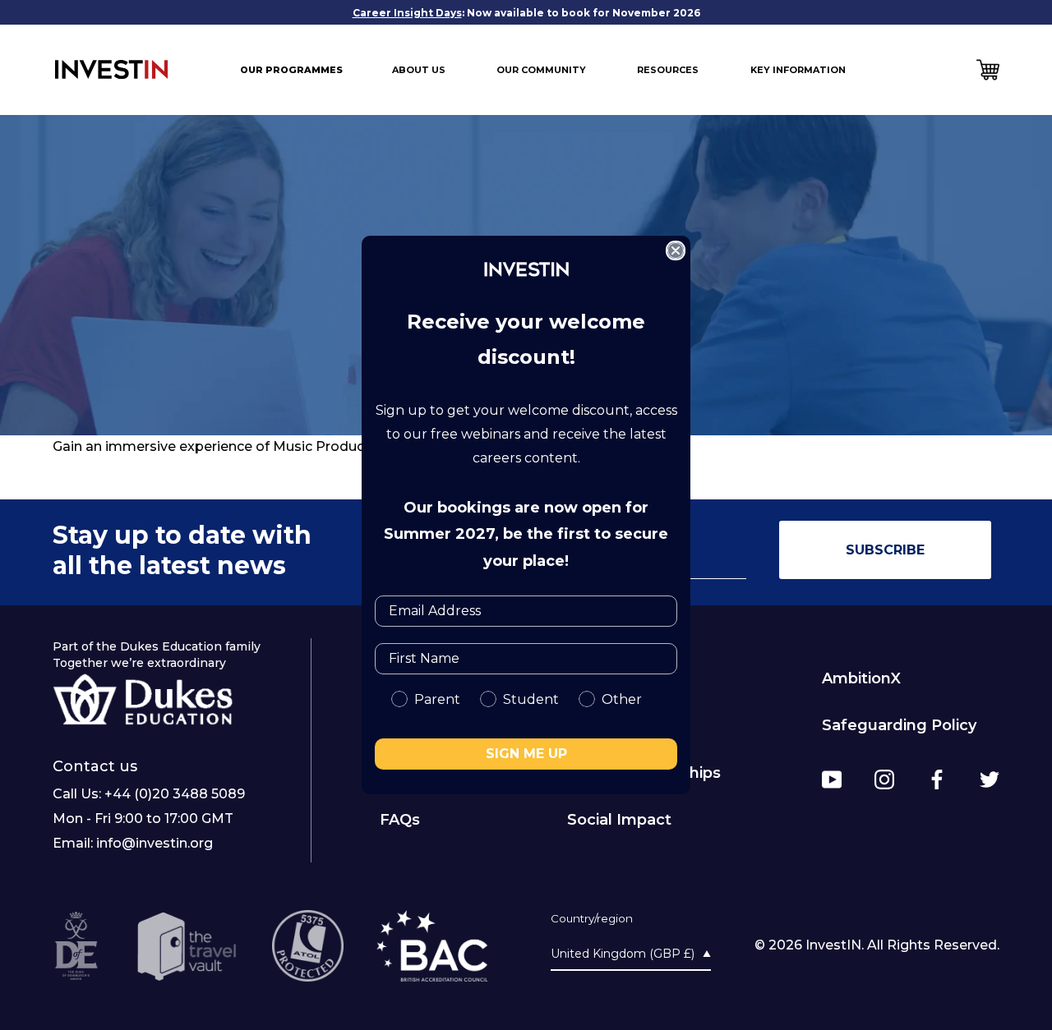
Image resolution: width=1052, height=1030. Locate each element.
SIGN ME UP (526, 753)
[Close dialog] (675, 250)
